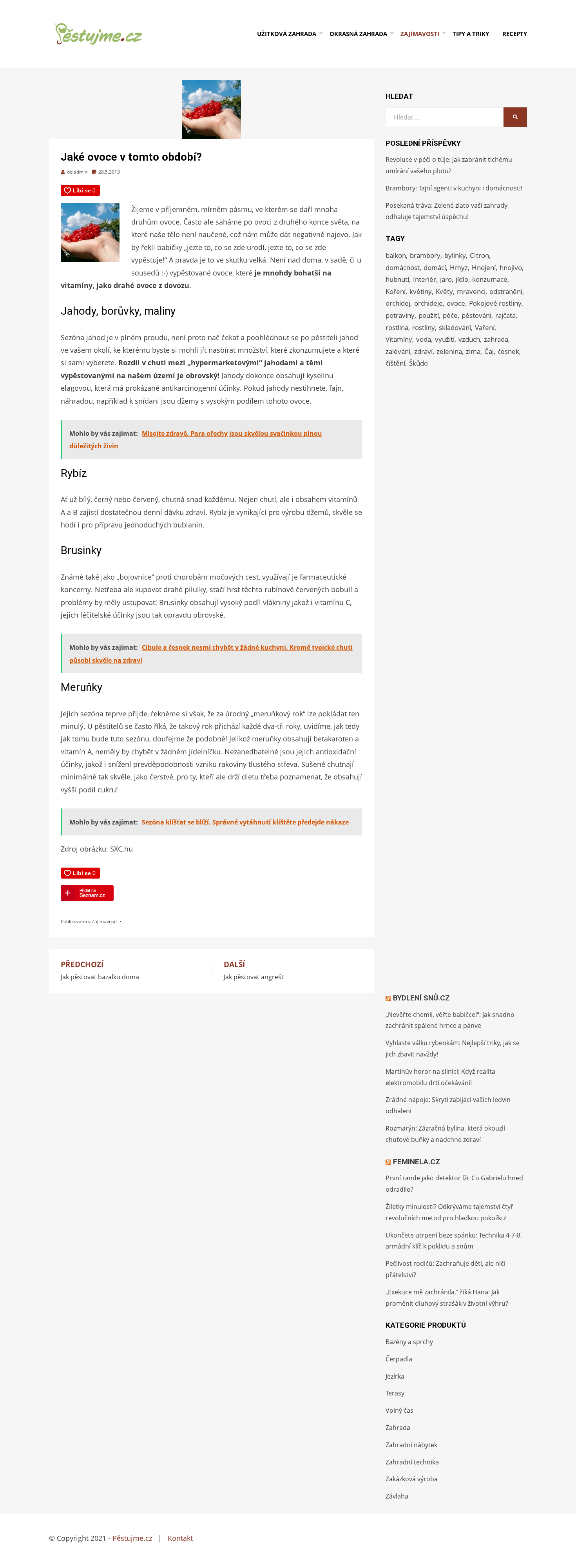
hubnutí (397, 279)
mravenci (471, 291)
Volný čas (399, 1410)
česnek (508, 351)
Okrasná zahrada (358, 34)
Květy (444, 291)
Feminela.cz (416, 1161)
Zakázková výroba (412, 1479)
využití (445, 339)
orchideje (428, 303)
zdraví (423, 351)
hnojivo (511, 267)
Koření (396, 291)
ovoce (456, 303)
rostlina (397, 327)
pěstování (476, 315)
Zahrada (398, 1427)
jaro (446, 279)
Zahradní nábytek (411, 1445)
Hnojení (484, 267)
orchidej (398, 303)
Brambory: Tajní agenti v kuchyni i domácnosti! (454, 188)
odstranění (505, 291)
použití (428, 315)
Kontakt (180, 1538)
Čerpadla (399, 1359)
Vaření (484, 327)
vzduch (469, 339)
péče (450, 315)
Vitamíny (399, 339)
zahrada (496, 339)
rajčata (505, 315)
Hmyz (459, 267)
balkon (396, 255)
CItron (479, 255)
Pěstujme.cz (132, 1538)
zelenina (449, 351)
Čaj (489, 351)
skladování (455, 327)
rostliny (423, 327)
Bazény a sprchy (409, 1341)
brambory (425, 255)
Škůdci (419, 363)
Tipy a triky (471, 34)
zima (473, 351)
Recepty (514, 34)
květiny (420, 291)
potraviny (400, 315)
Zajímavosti (419, 34)
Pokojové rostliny (495, 303)
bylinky (455, 255)
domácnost (403, 267)
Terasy (395, 1393)
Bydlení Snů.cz (421, 997)
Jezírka (395, 1376)
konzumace (489, 279)
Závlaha (397, 1496)
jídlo (462, 279)
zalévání (398, 351)
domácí (435, 267)
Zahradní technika (412, 1462)
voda (423, 339)
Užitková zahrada (286, 34)
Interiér (424, 279)
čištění (395, 363)
